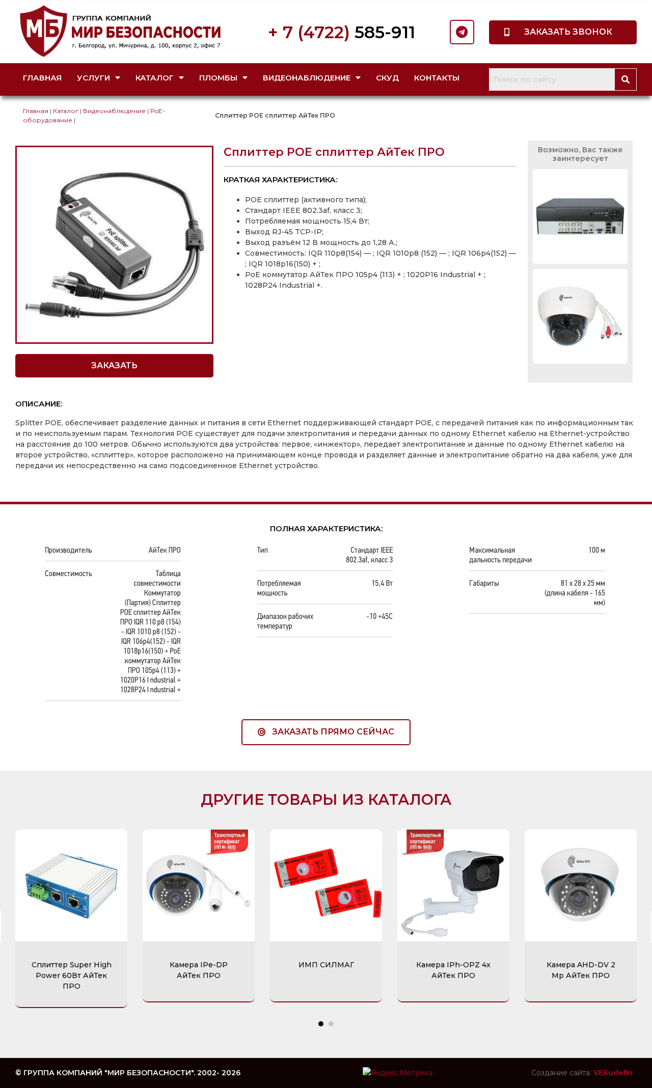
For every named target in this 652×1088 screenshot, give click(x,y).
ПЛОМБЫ (218, 78)
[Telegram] (462, 32)
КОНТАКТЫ (436, 78)
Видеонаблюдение (114, 111)
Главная (35, 111)
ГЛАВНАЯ (42, 78)
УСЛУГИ (93, 78)
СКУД (387, 78)
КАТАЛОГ (154, 78)
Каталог (65, 111)
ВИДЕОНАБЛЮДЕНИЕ (306, 78)
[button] (563, 32)
